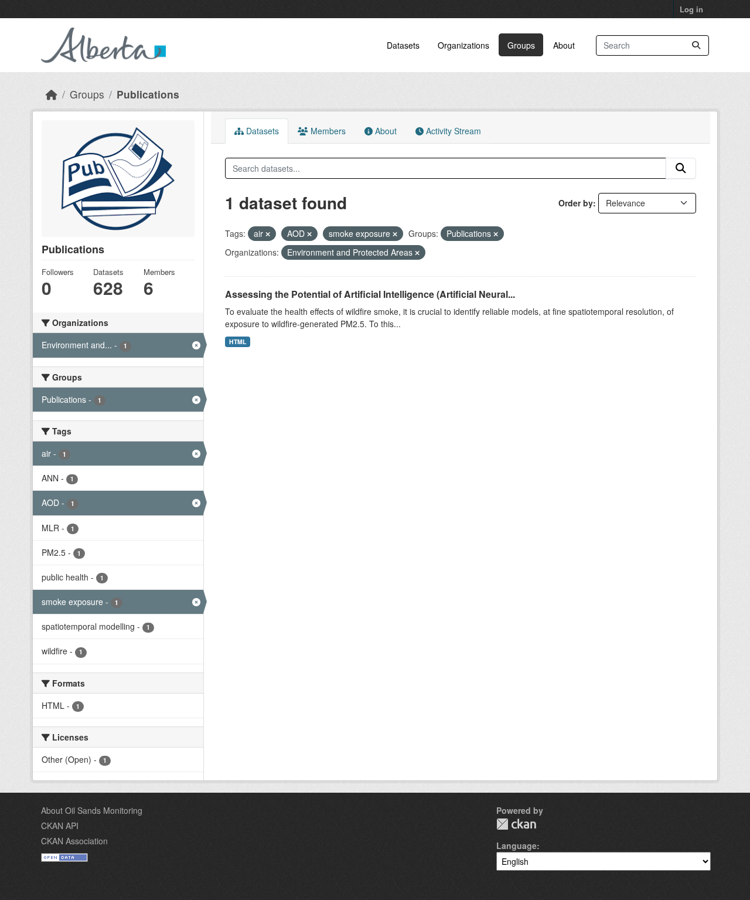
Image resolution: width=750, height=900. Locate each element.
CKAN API (60, 825)
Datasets (403, 45)
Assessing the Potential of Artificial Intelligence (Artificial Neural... (370, 294)
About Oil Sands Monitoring (91, 810)
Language (516, 845)
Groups (521, 45)
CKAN (516, 824)
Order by (575, 203)
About (564, 45)
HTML (237, 341)
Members (327, 131)
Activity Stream (452, 131)
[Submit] (696, 45)
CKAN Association (74, 841)
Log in (691, 9)
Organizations (463, 45)
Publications (148, 94)
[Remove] (267, 234)
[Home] (51, 94)
